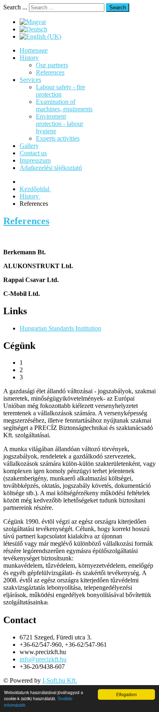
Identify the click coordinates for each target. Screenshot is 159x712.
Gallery (29, 145)
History (29, 57)
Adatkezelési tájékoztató (51, 167)
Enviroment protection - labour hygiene (59, 123)
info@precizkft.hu (43, 659)
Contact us (33, 153)
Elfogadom (126, 694)
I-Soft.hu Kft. (59, 680)
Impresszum (35, 160)
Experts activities (58, 138)
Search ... (15, 7)
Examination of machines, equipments (64, 105)
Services (30, 79)
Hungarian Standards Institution (60, 328)
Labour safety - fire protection (60, 91)
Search (117, 7)
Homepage (34, 50)
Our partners (52, 65)
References (50, 72)
